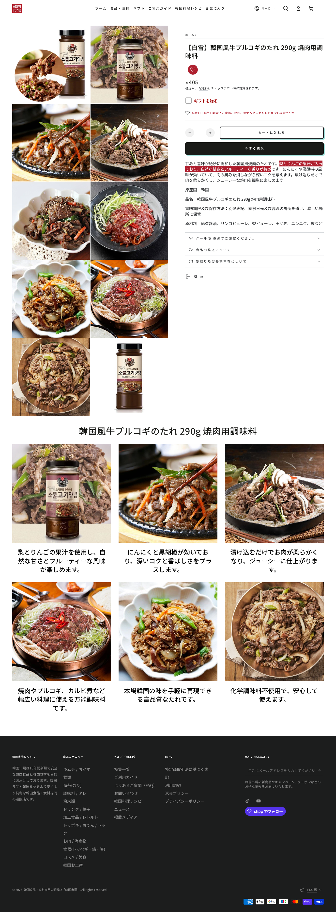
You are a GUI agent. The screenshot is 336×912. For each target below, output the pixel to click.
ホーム (189, 35)
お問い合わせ (126, 793)
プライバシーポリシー (184, 801)
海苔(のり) (72, 785)
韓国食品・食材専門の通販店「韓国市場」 (52, 889)
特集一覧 (122, 769)
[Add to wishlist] (193, 70)
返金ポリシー (177, 793)
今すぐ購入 (254, 148)
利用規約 (173, 785)
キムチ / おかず (76, 769)
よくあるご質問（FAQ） (135, 785)
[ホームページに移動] (17, 8)
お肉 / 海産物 (74, 841)
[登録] (321, 770)
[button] (285, 8)
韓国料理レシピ (128, 801)
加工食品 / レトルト (80, 817)
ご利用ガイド (126, 777)
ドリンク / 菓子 (76, 809)
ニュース (122, 809)
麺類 (67, 777)
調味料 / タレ (74, 793)
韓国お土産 (73, 865)
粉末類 (69, 801)
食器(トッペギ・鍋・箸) (84, 849)
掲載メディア (125, 817)
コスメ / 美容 (74, 857)
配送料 (203, 88)
